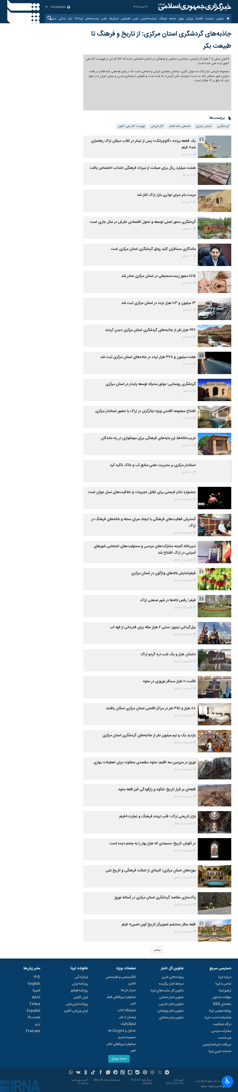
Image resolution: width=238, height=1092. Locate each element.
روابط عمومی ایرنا (220, 1011)
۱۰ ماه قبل (187, 445)
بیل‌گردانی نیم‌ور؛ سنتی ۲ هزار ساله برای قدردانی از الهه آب (153, 627)
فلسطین (125, 18)
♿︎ (227, 1081)
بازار (70, 18)
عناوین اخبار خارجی (171, 1004)
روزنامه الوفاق (79, 990)
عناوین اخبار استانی (171, 997)
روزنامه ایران (80, 984)
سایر (53, 18)
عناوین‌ (220, 18)
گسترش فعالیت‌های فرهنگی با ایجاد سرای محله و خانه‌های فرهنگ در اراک (143, 522)
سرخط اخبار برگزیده (171, 984)
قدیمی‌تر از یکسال (183, 499)
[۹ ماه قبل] (214, 417)
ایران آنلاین (81, 997)
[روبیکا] (152, 1073)
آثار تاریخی (157, 126)
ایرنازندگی (81, 977)
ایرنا (194, 7)
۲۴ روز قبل (187, 202)
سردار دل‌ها (128, 990)
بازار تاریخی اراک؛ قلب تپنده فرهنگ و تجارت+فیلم (157, 816)
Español (33, 1011)
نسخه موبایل (119, 1058)
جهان (181, 18)
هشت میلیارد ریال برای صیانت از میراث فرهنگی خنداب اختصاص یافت (143, 168)
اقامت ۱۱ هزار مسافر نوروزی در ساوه (169, 681)
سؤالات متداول (221, 997)
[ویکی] (78, 1073)
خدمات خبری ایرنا (219, 1051)
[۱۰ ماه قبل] (214, 444)
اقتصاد (199, 18)
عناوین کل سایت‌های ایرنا (167, 990)
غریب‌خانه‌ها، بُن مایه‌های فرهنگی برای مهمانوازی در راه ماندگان (148, 438)
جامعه (172, 18)
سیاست (209, 18)
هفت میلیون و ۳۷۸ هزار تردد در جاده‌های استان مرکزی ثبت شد (148, 357)
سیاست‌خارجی (149, 18)
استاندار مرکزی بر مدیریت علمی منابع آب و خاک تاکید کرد (153, 465)
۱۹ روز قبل (187, 154)
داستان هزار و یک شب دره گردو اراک (168, 654)
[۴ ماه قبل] (214, 309)
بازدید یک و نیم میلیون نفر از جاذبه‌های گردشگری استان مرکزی (149, 735)
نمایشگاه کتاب (126, 1010)
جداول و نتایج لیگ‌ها (122, 1031)
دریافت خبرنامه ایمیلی (216, 1045)
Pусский (34, 1017)
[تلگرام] (167, 1073)
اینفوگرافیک (128, 1024)
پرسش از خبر (127, 1017)
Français (33, 1031)
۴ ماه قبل (187, 310)
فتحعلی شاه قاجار (179, 126)
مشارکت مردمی (221, 1031)
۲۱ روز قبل (187, 175)
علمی (135, 18)
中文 (37, 977)
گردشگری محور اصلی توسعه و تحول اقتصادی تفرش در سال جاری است (143, 222)
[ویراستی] (108, 1073)
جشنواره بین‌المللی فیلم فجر (121, 1000)
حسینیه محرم (127, 1037)
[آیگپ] (130, 1073)
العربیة (36, 990)
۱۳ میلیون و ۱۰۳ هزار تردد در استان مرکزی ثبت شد (158, 303)
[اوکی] (86, 1073)
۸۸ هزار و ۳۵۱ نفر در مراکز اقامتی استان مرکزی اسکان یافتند (151, 708)
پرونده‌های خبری (172, 977)
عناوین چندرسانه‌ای (171, 1017)
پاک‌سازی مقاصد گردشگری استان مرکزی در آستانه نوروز (155, 897)
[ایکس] (160, 1073)
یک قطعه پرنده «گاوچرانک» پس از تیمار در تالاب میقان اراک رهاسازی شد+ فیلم (143, 144)
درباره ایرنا (224, 977)
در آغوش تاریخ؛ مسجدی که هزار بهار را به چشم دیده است (153, 843)
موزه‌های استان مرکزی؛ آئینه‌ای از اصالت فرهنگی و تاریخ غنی (151, 870)
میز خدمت (224, 1038)
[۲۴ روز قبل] (214, 201)
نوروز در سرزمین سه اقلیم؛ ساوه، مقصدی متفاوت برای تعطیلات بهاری (144, 762)
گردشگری (223, 126)
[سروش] (115, 1073)
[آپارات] (145, 1073)
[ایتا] (123, 1073)
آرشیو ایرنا (225, 990)
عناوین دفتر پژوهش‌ (170, 1011)
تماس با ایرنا (223, 984)
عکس (104, 18)
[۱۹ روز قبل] (214, 147)
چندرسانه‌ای (92, 18)
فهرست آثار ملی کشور (132, 126)
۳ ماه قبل (187, 256)
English (34, 984)
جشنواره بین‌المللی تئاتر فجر (121, 1047)
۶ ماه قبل (187, 391)
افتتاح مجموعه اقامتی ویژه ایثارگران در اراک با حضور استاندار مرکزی (145, 411)
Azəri (36, 997)
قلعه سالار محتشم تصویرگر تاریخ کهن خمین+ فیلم (159, 924)
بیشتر (157, 950)
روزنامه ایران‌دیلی (77, 1004)
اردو (37, 1024)
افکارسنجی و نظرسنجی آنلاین (121, 980)
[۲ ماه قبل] (214, 228)
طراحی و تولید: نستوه (212, 1087)
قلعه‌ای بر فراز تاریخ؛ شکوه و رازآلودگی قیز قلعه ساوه (157, 789)
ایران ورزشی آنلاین (76, 1011)
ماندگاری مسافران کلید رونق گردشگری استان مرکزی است (153, 249)
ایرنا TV (78, 18)
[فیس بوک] (100, 1073)
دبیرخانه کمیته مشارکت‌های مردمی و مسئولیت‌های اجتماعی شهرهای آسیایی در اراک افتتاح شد (145, 549)
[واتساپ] (71, 1073)
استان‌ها (114, 18)
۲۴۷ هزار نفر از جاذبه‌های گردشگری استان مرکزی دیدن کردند (150, 330)
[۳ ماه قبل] (214, 255)
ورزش (189, 18)
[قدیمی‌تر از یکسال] (214, 498)
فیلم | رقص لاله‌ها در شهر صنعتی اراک (168, 600)
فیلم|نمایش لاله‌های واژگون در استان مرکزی (163, 573)
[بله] (137, 1073)
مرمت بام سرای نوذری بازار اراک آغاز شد (166, 195)
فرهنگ (163, 18)
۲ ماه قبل (187, 229)
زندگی (62, 18)
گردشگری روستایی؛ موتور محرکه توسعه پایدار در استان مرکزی (151, 384)
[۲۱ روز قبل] (214, 174)
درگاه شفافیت (222, 1024)
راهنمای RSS (222, 1004)
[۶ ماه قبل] (214, 390)
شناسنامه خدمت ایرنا (218, 1017)
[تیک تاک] (93, 1073)
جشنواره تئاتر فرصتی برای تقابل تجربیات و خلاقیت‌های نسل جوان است (142, 492)
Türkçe (34, 1004)
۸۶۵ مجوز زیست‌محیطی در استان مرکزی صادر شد (158, 276)
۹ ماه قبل (187, 418)
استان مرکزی (204, 126)
